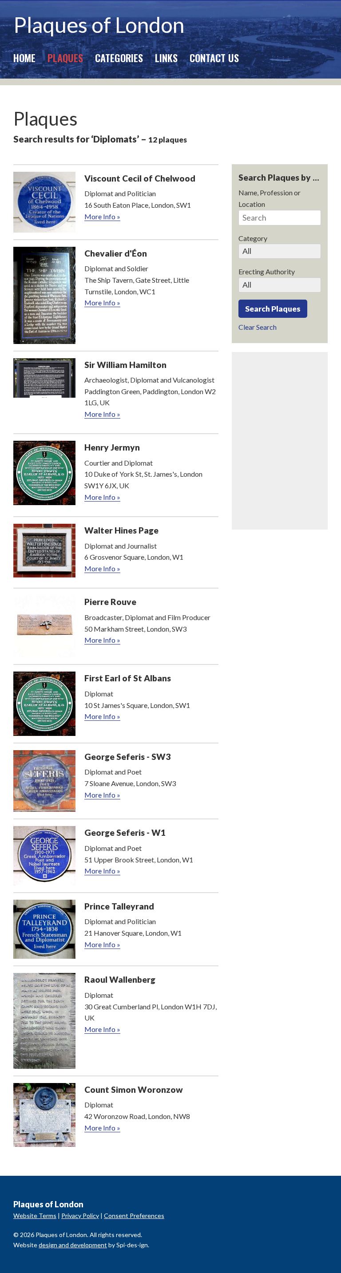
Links (166, 57)
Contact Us (214, 57)
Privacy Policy (80, 1215)
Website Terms (34, 1215)
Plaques (65, 57)
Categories (119, 57)
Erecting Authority (266, 271)
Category (252, 238)
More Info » (102, 216)
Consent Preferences (134, 1215)
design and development (73, 1245)
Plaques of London (98, 24)
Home (24, 57)
